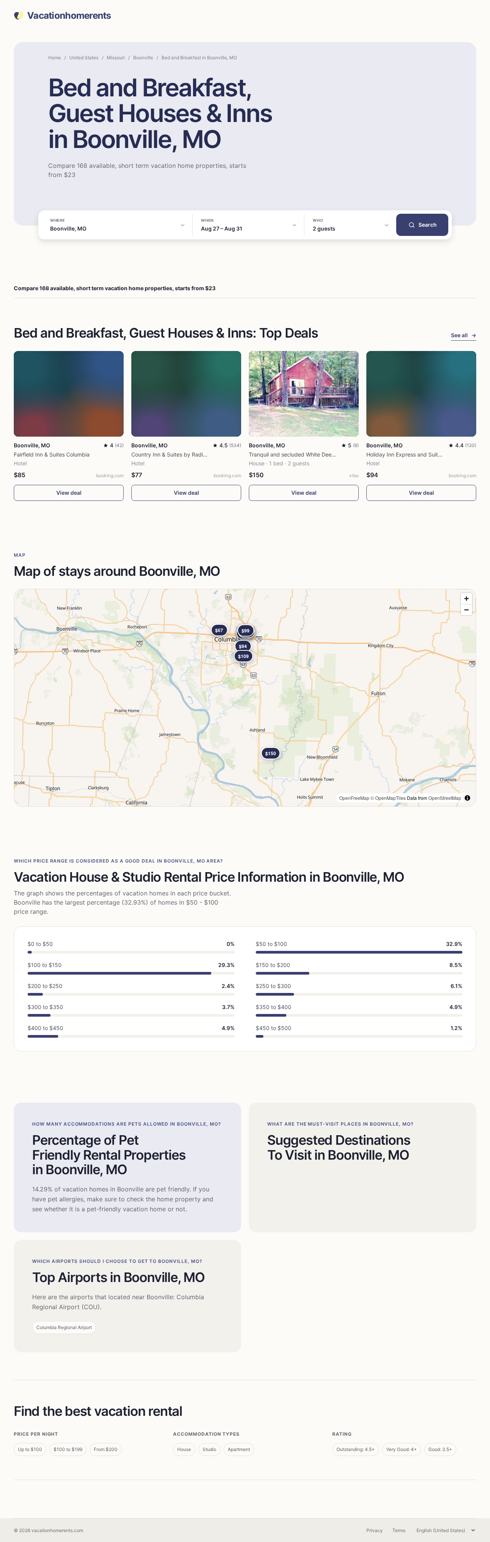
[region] (245, 697)
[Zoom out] (466, 609)
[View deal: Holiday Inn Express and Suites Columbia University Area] (421, 394)
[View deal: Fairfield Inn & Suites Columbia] (69, 394)
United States (83, 57)
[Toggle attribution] (467, 798)
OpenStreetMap (444, 798)
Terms (398, 1530)
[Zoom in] (466, 598)
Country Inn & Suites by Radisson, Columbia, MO (192, 454)
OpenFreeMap (354, 798)
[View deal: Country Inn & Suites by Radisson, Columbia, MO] (186, 394)
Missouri (116, 57)
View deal (69, 492)
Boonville (143, 57)
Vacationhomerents (69, 16)
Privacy (374, 1530)
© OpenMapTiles (388, 798)
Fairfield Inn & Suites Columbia (52, 454)
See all (463, 335)
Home (54, 57)
